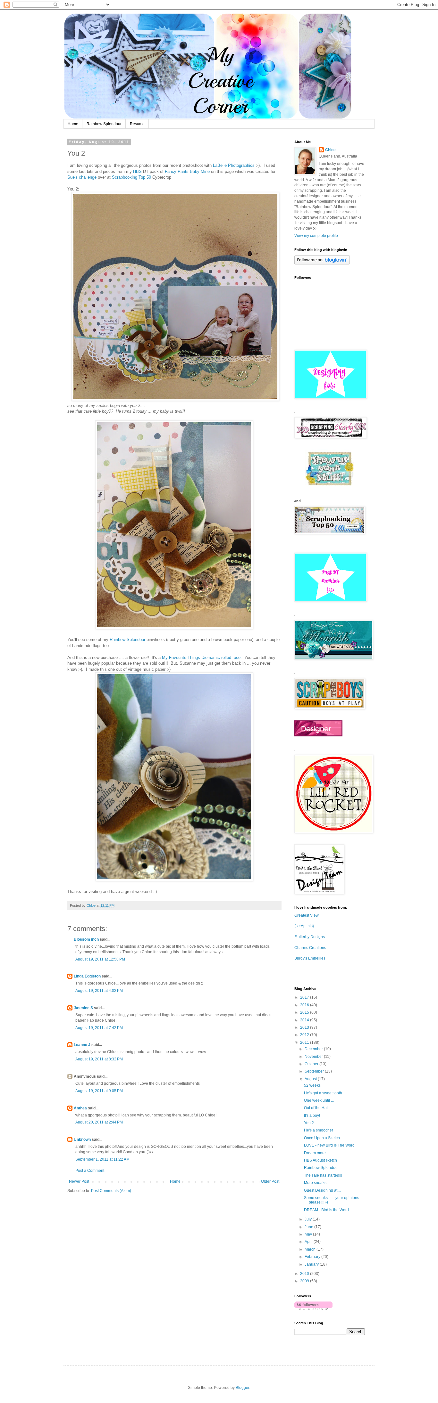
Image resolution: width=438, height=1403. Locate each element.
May (309, 1234)
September (315, 1071)
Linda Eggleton (87, 976)
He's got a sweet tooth (323, 1093)
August (311, 1079)
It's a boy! (312, 1115)
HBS (138, 171)
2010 (305, 1273)
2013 (305, 1027)
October (312, 1064)
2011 (305, 1042)
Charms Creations (310, 947)
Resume (137, 124)
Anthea (80, 1108)
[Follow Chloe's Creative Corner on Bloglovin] (322, 263)
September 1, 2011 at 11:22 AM (102, 1159)
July (309, 1219)
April (309, 1241)
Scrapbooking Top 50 (131, 177)
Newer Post (79, 1181)
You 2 (309, 1123)
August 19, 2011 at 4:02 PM (99, 990)
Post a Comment (89, 1170)
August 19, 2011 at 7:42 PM (99, 1028)
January (312, 1264)
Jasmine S (83, 1008)
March (310, 1249)
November (314, 1056)
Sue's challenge (82, 177)
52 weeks (312, 1085)
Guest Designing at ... (322, 1190)
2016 (305, 1005)
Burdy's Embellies (309, 958)
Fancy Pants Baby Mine (187, 171)
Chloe (330, 150)
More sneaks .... (317, 1182)
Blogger (242, 1387)
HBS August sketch (320, 1160)
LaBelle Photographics (234, 165)
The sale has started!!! (323, 1175)
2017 (305, 997)
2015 (305, 1012)
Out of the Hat (316, 1108)
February (313, 1256)
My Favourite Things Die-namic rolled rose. (202, 657)
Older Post (270, 1181)
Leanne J (82, 1044)
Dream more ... (317, 1153)
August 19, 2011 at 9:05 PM (99, 1091)
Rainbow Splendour (104, 124)
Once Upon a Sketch (322, 1138)
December (314, 1049)
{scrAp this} (304, 926)
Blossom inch (86, 939)
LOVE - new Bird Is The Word (329, 1145)
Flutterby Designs (309, 937)
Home (73, 124)
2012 (305, 1035)
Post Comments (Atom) (111, 1190)
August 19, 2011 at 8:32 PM (99, 1059)
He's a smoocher (318, 1130)
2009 (305, 1281)
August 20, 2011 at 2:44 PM (99, 1122)
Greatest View (306, 915)
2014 (305, 1020)
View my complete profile (316, 235)
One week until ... (319, 1100)
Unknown (82, 1139)
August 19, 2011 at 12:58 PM (100, 959)
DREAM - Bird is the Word (326, 1210)
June (309, 1227)
